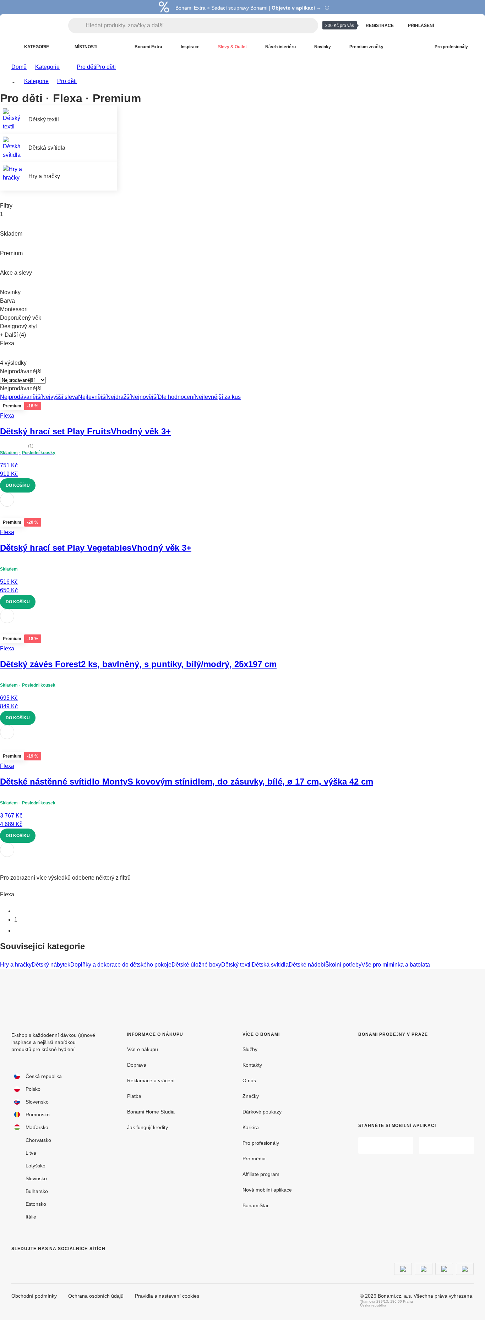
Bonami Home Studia (151, 1112)
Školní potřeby (343, 965)
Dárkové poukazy (262, 1112)
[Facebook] (17, 1263)
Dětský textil (236, 965)
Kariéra (251, 1127)
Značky (251, 1096)
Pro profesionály (261, 1143)
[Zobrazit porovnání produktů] (451, 25)
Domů (19, 67)
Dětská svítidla (270, 965)
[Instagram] (34, 1263)
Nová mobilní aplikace (267, 1190)
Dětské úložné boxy (196, 965)
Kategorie (47, 67)
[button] (242, 512)
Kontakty (252, 1065)
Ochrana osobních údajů (96, 1296)
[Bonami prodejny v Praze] (408, 1074)
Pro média (254, 1158)
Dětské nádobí (307, 965)
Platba (134, 1096)
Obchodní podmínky (34, 1296)
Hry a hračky (16, 965)
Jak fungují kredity (147, 1127)
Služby (250, 1049)
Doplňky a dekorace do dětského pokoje (120, 965)
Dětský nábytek (51, 965)
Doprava (136, 1065)
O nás (249, 1080)
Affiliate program (261, 1174)
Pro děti (106, 67)
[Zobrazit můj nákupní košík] (468, 25)
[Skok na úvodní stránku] (35, 25)
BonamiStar (256, 1205)
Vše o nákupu (142, 1049)
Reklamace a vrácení (151, 1080)
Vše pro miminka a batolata (395, 965)
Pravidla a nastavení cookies (167, 1296)
